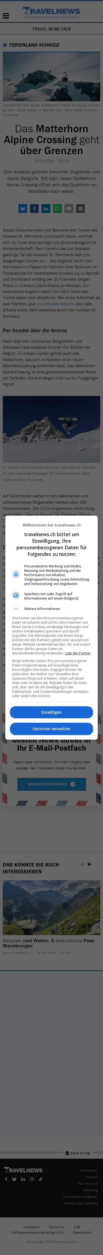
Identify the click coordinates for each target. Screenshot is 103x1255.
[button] (51, 609)
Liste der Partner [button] (78, 653)
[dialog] (51, 628)
